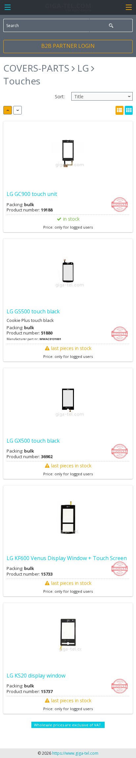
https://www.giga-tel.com (75, 753)
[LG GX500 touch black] (68, 400)
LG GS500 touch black (33, 311)
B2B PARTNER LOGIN (68, 45)
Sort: (60, 96)
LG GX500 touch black (33, 440)
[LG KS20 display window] (68, 635)
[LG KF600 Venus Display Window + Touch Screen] (68, 518)
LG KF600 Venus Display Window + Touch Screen (67, 558)
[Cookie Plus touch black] (68, 271)
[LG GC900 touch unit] (68, 153)
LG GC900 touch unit (32, 194)
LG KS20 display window (36, 675)
